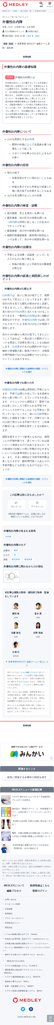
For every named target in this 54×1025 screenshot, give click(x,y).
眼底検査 (28, 559)
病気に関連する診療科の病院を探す (27, 777)
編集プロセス (14, 890)
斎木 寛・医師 (33, 36)
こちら (25, 685)
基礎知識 (27, 57)
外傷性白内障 (29, 319)
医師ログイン (40, 890)
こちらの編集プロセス (28, 672)
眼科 (16, 550)
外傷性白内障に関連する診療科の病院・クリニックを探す (27, 370)
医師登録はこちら (40, 885)
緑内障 (13, 222)
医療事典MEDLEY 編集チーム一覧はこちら (28, 663)
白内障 (30, 139)
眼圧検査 (16, 559)
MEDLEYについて (14, 885)
